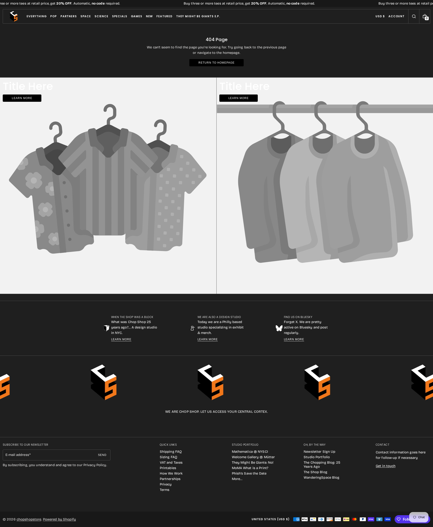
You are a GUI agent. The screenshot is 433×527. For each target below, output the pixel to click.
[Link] (216, 3)
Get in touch (385, 466)
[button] (413, 16)
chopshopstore (29, 519)
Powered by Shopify (59, 519)
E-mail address (17, 455)
